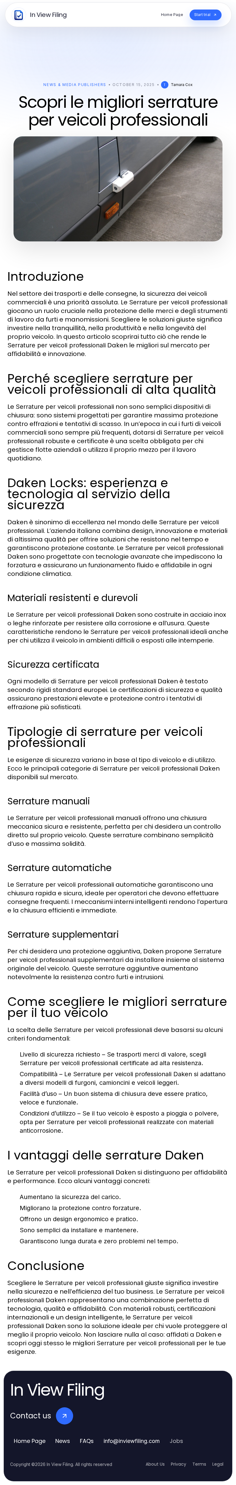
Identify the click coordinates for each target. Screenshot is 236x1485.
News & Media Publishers (74, 84)
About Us (155, 1464)
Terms (199, 1464)
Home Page (29, 1441)
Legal (217, 1464)
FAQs (87, 1441)
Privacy (178, 1464)
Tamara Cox (182, 84)
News (62, 1441)
